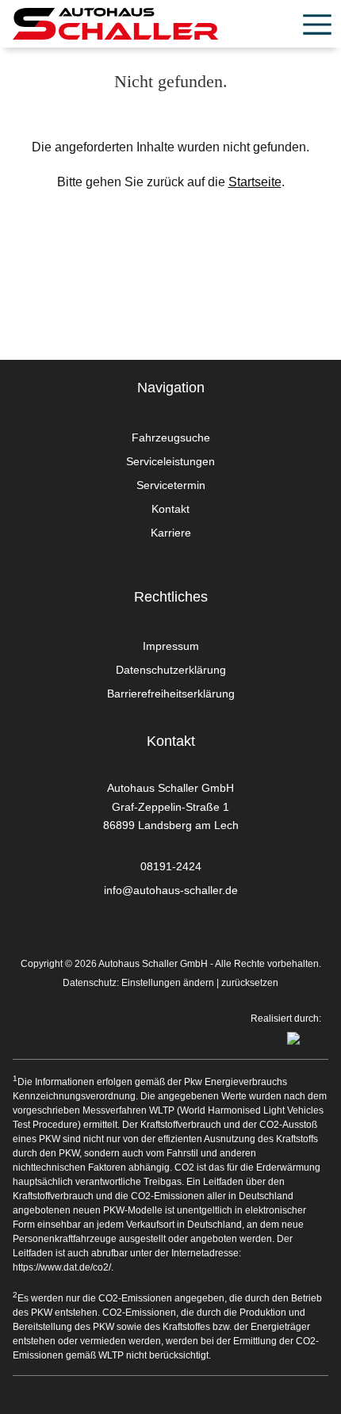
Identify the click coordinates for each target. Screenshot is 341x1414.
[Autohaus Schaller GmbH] (115, 24)
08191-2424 (170, 866)
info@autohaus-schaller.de (171, 890)
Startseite (255, 182)
